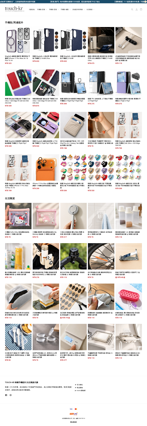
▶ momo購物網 (80, 390)
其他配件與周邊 (77, 9)
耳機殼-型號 (41, 9)
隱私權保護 (73, 422)
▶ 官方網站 (79, 385)
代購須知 (32, 9)
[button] (132, 9)
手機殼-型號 (53, 9)
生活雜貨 (89, 9)
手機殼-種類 (65, 9)
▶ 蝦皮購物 (79, 387)
